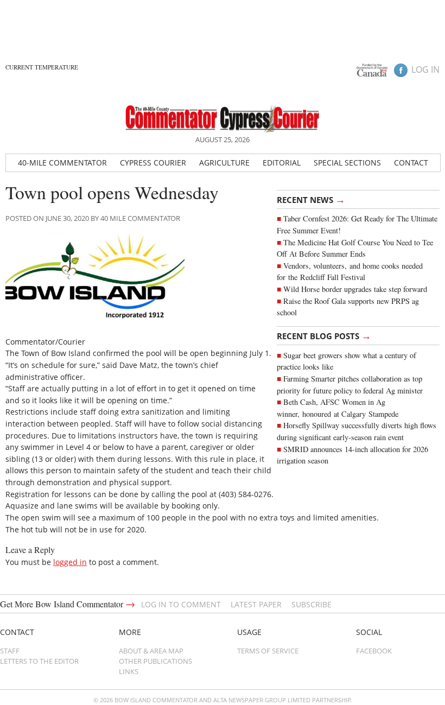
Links (128, 671)
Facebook (374, 651)
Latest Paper (256, 604)
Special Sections (347, 162)
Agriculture (224, 162)
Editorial (282, 162)
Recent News (311, 199)
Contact (411, 162)
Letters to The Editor (39, 661)
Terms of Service (267, 651)
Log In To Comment (181, 604)
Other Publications (155, 661)
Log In (425, 69)
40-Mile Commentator (62, 162)
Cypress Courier (153, 162)
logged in (70, 562)
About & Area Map (151, 651)
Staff (10, 651)
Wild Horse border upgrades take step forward (355, 289)
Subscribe (311, 604)
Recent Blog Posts (324, 335)
